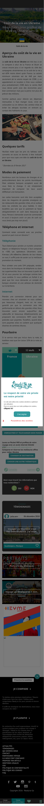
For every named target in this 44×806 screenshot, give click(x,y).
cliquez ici (8, 408)
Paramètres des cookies (22, 421)
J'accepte (21, 414)
